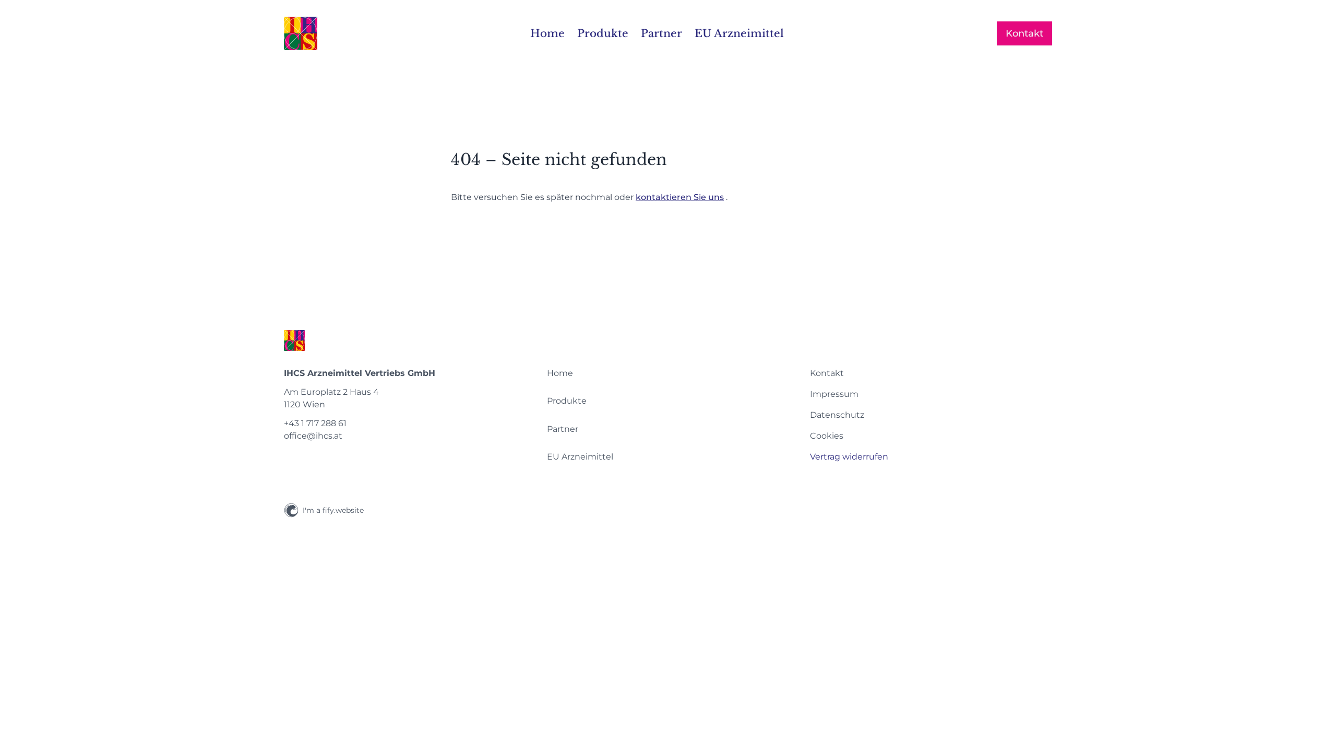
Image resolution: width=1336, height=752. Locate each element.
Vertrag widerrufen (849, 457)
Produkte (567, 401)
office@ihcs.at (313, 436)
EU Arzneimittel (580, 457)
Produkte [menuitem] (602, 33)
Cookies (826, 436)
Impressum (834, 394)
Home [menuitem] (547, 33)
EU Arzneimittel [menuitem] (739, 33)
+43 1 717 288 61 (315, 423)
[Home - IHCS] (300, 33)
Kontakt (1024, 33)
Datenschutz (837, 415)
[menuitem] (668, 373)
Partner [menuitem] (661, 33)
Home (560, 373)
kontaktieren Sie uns (680, 197)
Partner (562, 429)
